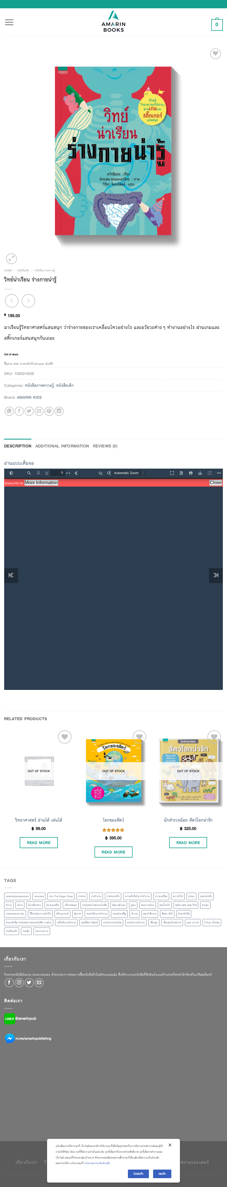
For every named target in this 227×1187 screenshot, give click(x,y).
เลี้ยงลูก (154, 922)
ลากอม (205, 905)
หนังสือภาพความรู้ (45, 270)
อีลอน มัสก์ (167, 913)
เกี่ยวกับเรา (26, 1162)
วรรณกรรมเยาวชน (15, 913)
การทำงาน (96, 896)
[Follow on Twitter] (29, 982)
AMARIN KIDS (29, 397)
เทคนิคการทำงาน (136, 922)
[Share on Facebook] (19, 411)
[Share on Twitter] (29, 411)
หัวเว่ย (134, 913)
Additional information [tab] (62, 446)
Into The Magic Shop (61, 896)
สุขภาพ (77, 913)
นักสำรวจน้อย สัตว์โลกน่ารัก (188, 820)
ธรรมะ (191, 896)
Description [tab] (18, 446)
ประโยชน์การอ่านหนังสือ (94, 905)
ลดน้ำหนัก (164, 905)
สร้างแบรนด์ (62, 913)
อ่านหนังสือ (184, 913)
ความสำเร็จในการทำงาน (137, 896)
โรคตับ (26, 931)
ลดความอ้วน (147, 905)
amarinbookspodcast (17, 896)
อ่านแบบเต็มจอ (19, 463)
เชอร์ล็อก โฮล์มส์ (89, 922)
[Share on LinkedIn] (59, 411)
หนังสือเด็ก (23, 270)
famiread (39, 896)
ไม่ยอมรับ (138, 1174)
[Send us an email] (39, 982)
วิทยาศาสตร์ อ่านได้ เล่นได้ (38, 820)
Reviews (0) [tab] (105, 446)
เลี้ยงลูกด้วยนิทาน (172, 922)
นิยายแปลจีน (52, 905)
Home (8, 270)
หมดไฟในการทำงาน (96, 913)
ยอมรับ (162, 1174)
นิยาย (20, 905)
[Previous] (4, 798)
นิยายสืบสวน (34, 905)
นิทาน (9, 905)
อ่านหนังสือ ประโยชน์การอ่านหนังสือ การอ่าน (28, 922)
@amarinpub (25, 1018)
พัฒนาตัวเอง (118, 905)
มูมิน (133, 905)
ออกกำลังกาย (149, 913)
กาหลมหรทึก (113, 896)
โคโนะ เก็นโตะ (212, 922)
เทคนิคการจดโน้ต (112, 922)
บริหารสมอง (71, 905)
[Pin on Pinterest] (49, 411)
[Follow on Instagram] (19, 982)
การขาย (82, 896)
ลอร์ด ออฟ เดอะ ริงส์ (186, 905)
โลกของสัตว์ (113, 820)
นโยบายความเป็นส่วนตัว (97, 1163)
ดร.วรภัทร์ (178, 896)
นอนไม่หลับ (206, 896)
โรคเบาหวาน (41, 931)
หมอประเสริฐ (119, 913)
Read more (38, 842)
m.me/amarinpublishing (33, 1038)
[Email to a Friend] (39, 411)
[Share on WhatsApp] (9, 411)
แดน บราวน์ (193, 922)
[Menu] (9, 19)
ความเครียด (161, 896)
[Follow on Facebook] (9, 982)
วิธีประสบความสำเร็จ (40, 913)
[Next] (222, 798)
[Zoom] (11, 258)
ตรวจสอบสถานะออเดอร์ (185, 1162)
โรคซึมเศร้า (11, 931)
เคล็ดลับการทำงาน (66, 922)
